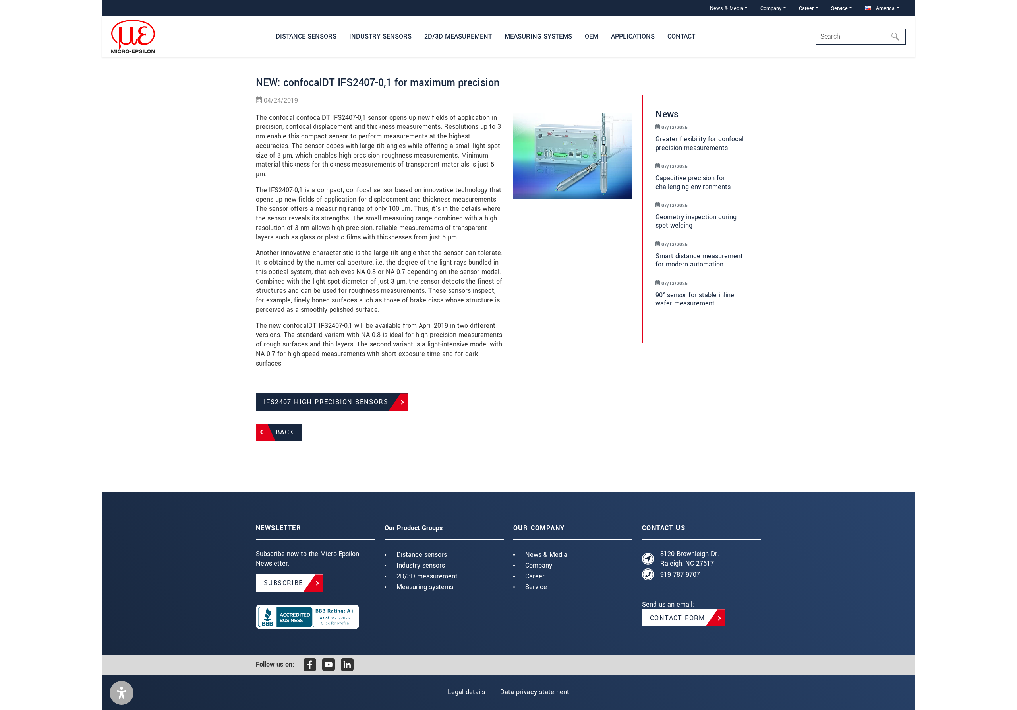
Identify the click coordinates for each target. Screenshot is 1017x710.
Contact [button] (681, 36)
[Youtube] (328, 664)
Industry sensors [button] (380, 36)
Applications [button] (633, 36)
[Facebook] (310, 664)
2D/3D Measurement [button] (458, 36)
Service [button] (839, 8)
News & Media (546, 554)
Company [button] (770, 8)
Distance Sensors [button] (306, 36)
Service (536, 587)
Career (535, 576)
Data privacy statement (534, 691)
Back (285, 432)
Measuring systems (424, 587)
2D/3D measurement (427, 576)
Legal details (466, 691)
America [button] (884, 8)
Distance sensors (421, 554)
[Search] (898, 37)
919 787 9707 (680, 574)
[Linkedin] (347, 664)
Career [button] (806, 8)
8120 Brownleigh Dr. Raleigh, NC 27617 (689, 558)
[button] (121, 693)
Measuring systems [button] (538, 36)
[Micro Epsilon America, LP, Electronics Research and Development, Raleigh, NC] (315, 617)
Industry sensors (420, 565)
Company (538, 565)
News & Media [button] (726, 8)
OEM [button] (591, 36)
